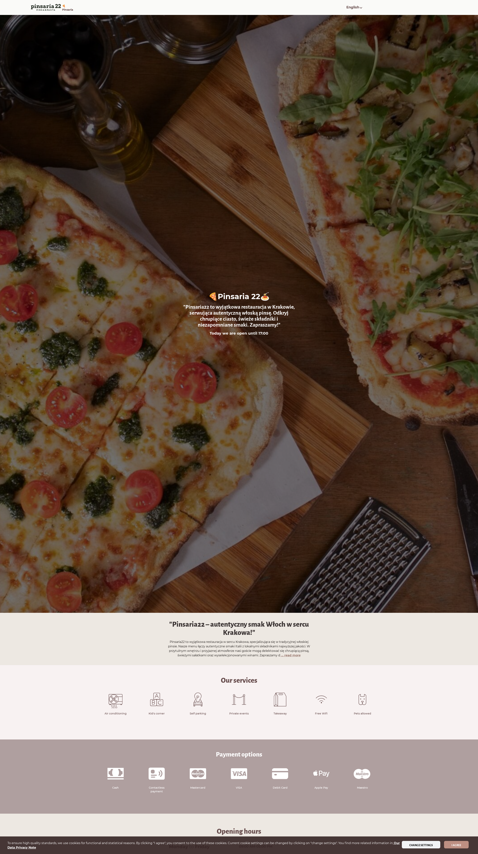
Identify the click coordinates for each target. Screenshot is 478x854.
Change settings (421, 845)
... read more (290, 655)
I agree (456, 845)
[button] (354, 7)
